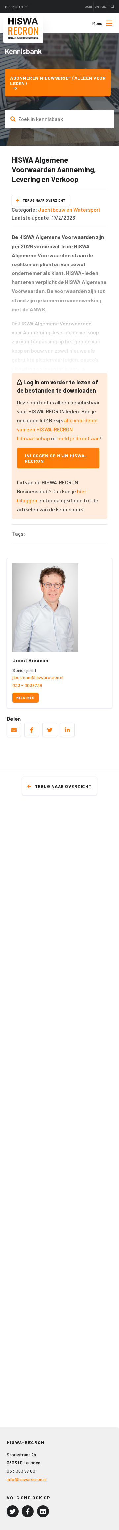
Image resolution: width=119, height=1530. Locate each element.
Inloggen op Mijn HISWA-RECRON (56, 458)
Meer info (25, 698)
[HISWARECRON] (23, 28)
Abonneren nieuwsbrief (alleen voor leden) (58, 80)
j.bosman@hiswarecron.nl (37, 677)
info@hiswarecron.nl (27, 1479)
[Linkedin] (43, 1511)
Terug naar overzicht (44, 200)
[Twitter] (13, 1511)
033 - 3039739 (27, 685)
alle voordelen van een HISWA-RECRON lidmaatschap (57, 429)
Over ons (100, 6)
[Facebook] (28, 1511)
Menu (97, 23)
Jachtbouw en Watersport (69, 209)
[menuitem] (96, 23)
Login (88, 6)
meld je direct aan (78, 438)
